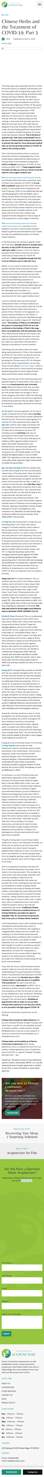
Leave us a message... (12, 1314)
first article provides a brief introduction (21, 177)
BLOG (5, 14)
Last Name (7, 1275)
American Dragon (27, 366)
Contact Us (7, 1395)
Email (4, 1288)
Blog (4, 1399)
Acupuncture (8, 1387)
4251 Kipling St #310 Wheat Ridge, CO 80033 (20, 1448)
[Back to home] (12, 4)
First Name (7, 1263)
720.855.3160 (12, 1113)
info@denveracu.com (16, 1461)
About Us (6, 1383)
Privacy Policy (8, 1403)
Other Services (9, 1391)
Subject (5, 1301)
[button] (39, 4)
